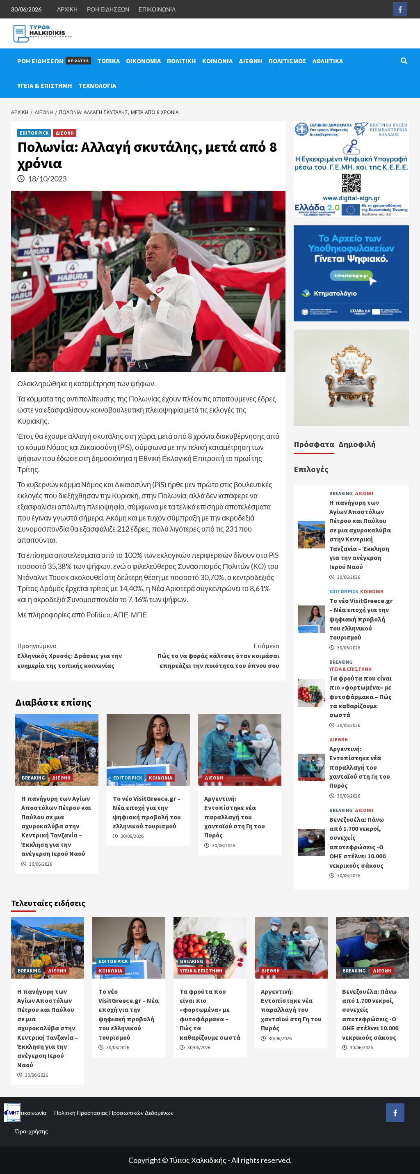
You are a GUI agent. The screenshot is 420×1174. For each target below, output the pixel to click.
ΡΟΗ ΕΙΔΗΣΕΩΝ (108, 9)
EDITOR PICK (34, 133)
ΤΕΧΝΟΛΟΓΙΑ (97, 85)
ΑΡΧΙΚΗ (67, 9)
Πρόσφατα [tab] (314, 444)
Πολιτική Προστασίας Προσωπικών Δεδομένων (113, 1112)
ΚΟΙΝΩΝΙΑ (217, 61)
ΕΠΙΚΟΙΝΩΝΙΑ (157, 9)
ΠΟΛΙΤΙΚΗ (181, 61)
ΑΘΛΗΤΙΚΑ (328, 61)
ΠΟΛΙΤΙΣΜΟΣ (287, 61)
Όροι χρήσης (31, 1131)
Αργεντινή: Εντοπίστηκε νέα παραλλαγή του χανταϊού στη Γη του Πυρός (234, 816)
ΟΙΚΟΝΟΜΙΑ (143, 61)
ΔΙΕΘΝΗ (250, 61)
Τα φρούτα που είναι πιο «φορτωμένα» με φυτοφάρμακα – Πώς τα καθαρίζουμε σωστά (360, 696)
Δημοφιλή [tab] (357, 444)
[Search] (404, 61)
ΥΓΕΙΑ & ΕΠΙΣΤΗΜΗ (44, 85)
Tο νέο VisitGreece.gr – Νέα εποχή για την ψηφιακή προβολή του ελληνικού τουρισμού (361, 619)
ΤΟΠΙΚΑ (108, 61)
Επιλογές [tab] (311, 469)
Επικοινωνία (30, 1112)
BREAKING (33, 778)
